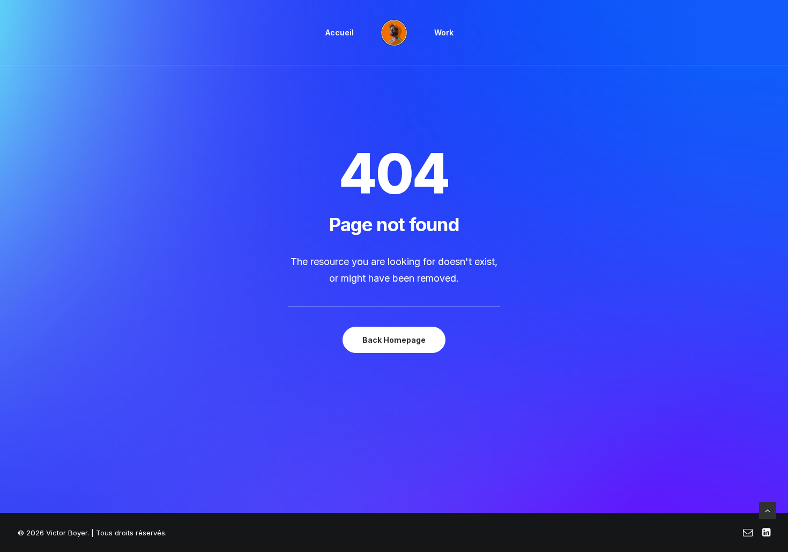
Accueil (339, 32)
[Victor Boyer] (394, 32)
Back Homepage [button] (394, 339)
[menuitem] (339, 32)
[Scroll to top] (767, 510)
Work (444, 32)
